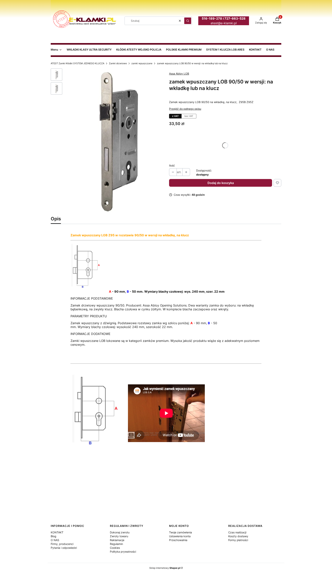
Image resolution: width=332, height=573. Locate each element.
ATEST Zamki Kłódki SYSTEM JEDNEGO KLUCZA (77, 63)
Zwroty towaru (119, 536)
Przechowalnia (178, 540)
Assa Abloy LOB (179, 73)
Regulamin (116, 544)
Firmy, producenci (62, 544)
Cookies (115, 547)
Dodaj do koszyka (221, 183)
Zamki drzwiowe (118, 63)
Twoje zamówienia (180, 532)
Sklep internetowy (164, 567)
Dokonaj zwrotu (119, 532)
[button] (187, 20)
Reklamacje (117, 540)
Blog (53, 536)
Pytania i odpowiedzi (64, 547)
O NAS (55, 540)
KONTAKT (57, 532)
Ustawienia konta (180, 536)
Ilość (172, 165)
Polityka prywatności (123, 551)
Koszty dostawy (238, 536)
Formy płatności (238, 540)
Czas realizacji (237, 532)
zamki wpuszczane (141, 63)
